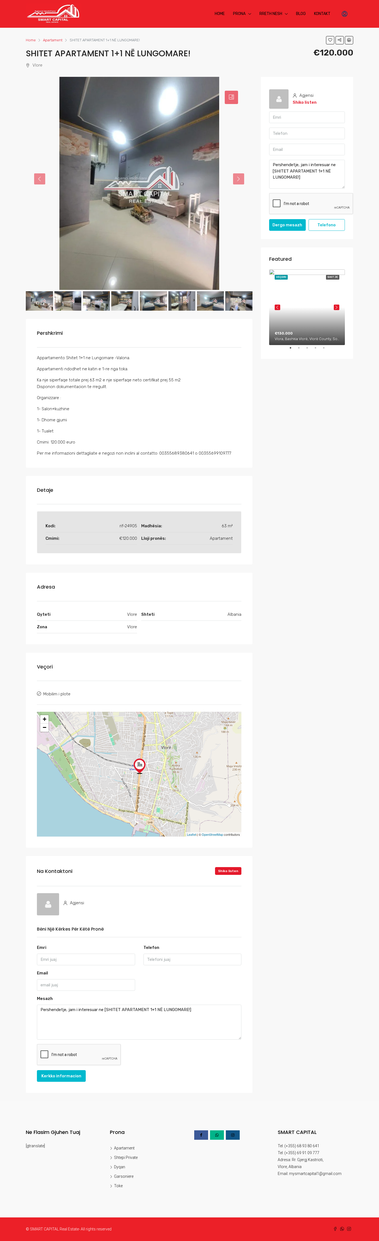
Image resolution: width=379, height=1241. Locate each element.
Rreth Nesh (270, 13)
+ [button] (44, 719)
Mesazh (45, 998)
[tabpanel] (307, 307)
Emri (41, 947)
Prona (239, 13)
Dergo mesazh (287, 224)
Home (220, 13)
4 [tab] (318, 350)
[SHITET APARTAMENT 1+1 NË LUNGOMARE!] (139, 766)
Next (336, 307)
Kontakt (322, 13)
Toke (118, 1186)
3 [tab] (310, 350)
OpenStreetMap (212, 834)
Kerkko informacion (61, 1075)
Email (42, 973)
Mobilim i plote (56, 694)
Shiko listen (228, 871)
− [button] (44, 727)
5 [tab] (326, 350)
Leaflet (191, 834)
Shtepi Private (126, 1157)
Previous (277, 307)
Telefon (151, 947)
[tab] (231, 97)
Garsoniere (123, 1176)
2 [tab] (301, 350)
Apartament (124, 1148)
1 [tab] (293, 350)
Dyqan (119, 1167)
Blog (301, 13)
